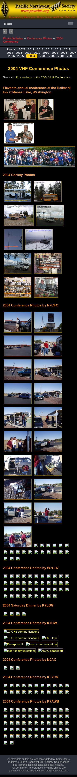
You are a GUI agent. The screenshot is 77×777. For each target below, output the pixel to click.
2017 (49, 49)
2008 (64, 52)
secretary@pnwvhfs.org (54, 770)
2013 (19, 52)
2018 (40, 49)
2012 (28, 52)
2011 (37, 52)
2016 (58, 49)
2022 (22, 49)
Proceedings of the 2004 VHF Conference (43, 77)
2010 (46, 52)
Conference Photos (39, 38)
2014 (10, 52)
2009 (55, 52)
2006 (11, 56)
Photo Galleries (13, 38)
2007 (73, 52)
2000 (70, 56)
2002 (52, 56)
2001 (61, 56)
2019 (31, 49)
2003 (43, 56)
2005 (20, 56)
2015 (67, 49)
